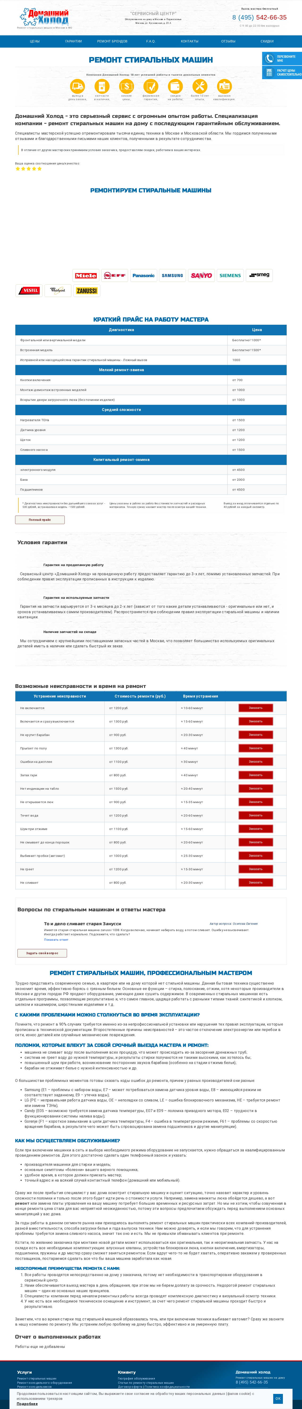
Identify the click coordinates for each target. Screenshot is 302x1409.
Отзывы (228, 41)
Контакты (190, 41)
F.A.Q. (151, 41)
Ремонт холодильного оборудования (44, 1382)
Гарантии (73, 41)
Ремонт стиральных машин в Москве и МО (44, 27)
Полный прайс (40, 520)
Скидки (267, 41)
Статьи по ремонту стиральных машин (146, 1382)
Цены (35, 41)
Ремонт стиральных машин (36, 1378)
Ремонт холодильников (34, 1386)
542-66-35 (259, 17)
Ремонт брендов (112, 41)
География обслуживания (136, 1378)
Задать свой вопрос (42, 953)
